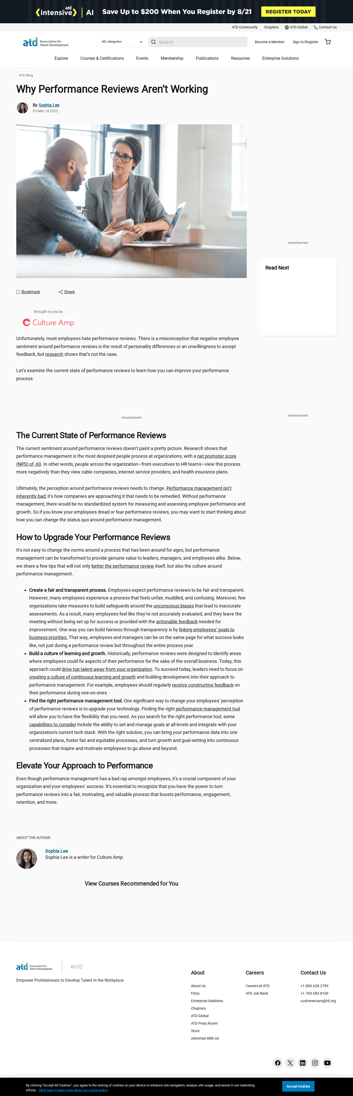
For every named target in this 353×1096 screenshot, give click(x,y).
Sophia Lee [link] (49, 105)
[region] (176, 1087)
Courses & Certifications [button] (102, 58)
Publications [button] (207, 58)
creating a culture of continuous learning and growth (82, 677)
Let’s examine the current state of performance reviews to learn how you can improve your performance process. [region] (122, 374)
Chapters (198, 1008)
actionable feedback (177, 621)
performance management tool (208, 708)
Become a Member (270, 42)
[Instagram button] (315, 1063)
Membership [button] (172, 58)
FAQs (195, 993)
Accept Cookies (298, 1086)
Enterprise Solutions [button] (280, 58)
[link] (245, 27)
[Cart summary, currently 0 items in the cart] (330, 42)
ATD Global (200, 1016)
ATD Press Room (204, 1023)
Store (195, 1031)
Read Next (277, 268)
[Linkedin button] (302, 1063)
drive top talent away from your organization (107, 669)
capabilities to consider (52, 724)
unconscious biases (174, 606)
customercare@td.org (318, 1001)
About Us (198, 986)
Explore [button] (61, 58)
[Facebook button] (278, 1063)
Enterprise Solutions (207, 1001)
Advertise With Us (205, 1038)
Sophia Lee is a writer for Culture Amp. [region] (84, 857)
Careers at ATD (258, 986)
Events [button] (142, 58)
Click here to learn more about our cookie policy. (73, 1090)
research (54, 354)
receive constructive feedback (203, 685)
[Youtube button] (327, 1063)
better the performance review (122, 566)
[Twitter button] (290, 1063)
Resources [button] (240, 58)
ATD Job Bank (257, 993)
